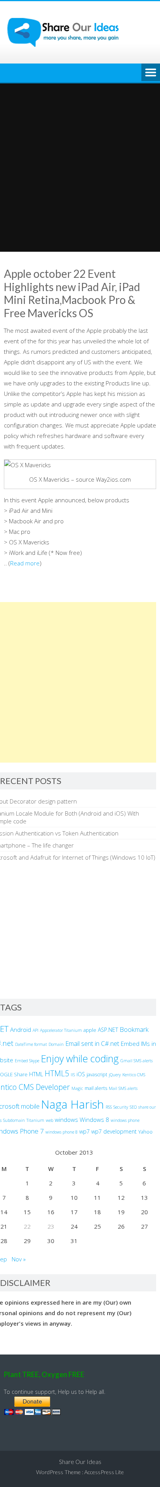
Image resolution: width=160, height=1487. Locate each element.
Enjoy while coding (80, 1058)
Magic (77, 1088)
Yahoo (145, 1131)
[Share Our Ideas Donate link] (32, 1412)
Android (20, 1029)
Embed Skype (27, 1060)
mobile (30, 1106)
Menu (150, 73)
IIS (73, 1074)
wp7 (84, 1131)
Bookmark (134, 1029)
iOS (81, 1074)
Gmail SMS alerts (136, 1060)
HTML (36, 1074)
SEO (133, 1107)
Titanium (35, 1120)
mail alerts (96, 1088)
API (35, 1030)
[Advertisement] (80, 167)
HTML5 (57, 1073)
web (49, 1120)
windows (66, 1119)
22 (27, 1226)
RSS (109, 1107)
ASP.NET (108, 1029)
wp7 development (114, 1131)
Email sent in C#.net (92, 1043)
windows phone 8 (61, 1132)
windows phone (125, 1120)
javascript (97, 1074)
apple (89, 1030)
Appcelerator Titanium (61, 1030)
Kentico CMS (133, 1074)
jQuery (115, 1074)
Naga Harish (72, 1104)
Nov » (19, 1259)
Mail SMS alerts (123, 1088)
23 (50, 1226)
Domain (56, 1044)
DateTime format (31, 1044)
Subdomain (14, 1120)
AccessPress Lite (104, 1472)
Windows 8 (94, 1119)
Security (120, 1107)
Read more (25, 563)
